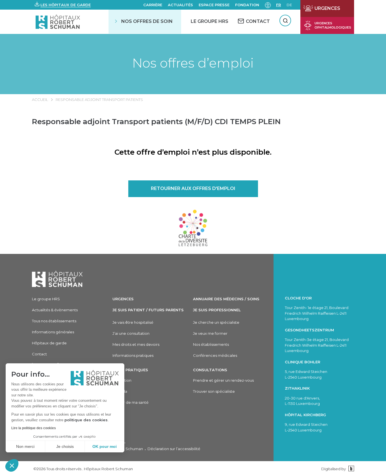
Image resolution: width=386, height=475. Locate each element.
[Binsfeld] (350, 468)
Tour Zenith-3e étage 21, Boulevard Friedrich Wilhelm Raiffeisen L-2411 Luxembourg (317, 345)
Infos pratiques (130, 370)
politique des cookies (86, 420)
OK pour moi (104, 446)
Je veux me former (210, 333)
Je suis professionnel (217, 310)
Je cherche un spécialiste (216, 322)
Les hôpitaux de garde (65, 5)
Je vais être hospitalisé (132, 322)
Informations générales (53, 332)
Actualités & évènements (55, 310)
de (289, 5)
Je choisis (65, 446)
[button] (12, 465)
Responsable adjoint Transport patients (99, 99)
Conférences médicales (215, 355)
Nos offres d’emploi (193, 63)
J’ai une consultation (130, 333)
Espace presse (214, 5)
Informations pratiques (132, 355)
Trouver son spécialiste (214, 391)
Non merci (25, 446)
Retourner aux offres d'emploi (193, 188)
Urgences (123, 299)
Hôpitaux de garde (49, 343)
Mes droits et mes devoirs (135, 344)
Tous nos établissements (54, 321)
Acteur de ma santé (130, 402)
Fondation (247, 5)
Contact (39, 354)
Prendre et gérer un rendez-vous (223, 380)
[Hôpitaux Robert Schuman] (57, 279)
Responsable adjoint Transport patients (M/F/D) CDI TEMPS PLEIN (156, 121)
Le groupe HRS (46, 299)
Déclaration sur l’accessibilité (174, 448)
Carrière (152, 5)
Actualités (180, 5)
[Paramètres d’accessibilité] (268, 5)
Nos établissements (211, 344)
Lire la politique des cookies (33, 428)
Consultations (210, 370)
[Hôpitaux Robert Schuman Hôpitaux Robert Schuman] (58, 22)
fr (278, 5)
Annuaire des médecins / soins (226, 299)
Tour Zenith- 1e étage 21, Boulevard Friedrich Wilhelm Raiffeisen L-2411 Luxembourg (316, 313)
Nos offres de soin (147, 21)
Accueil (40, 99)
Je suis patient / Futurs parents (148, 310)
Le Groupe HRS (209, 21)
